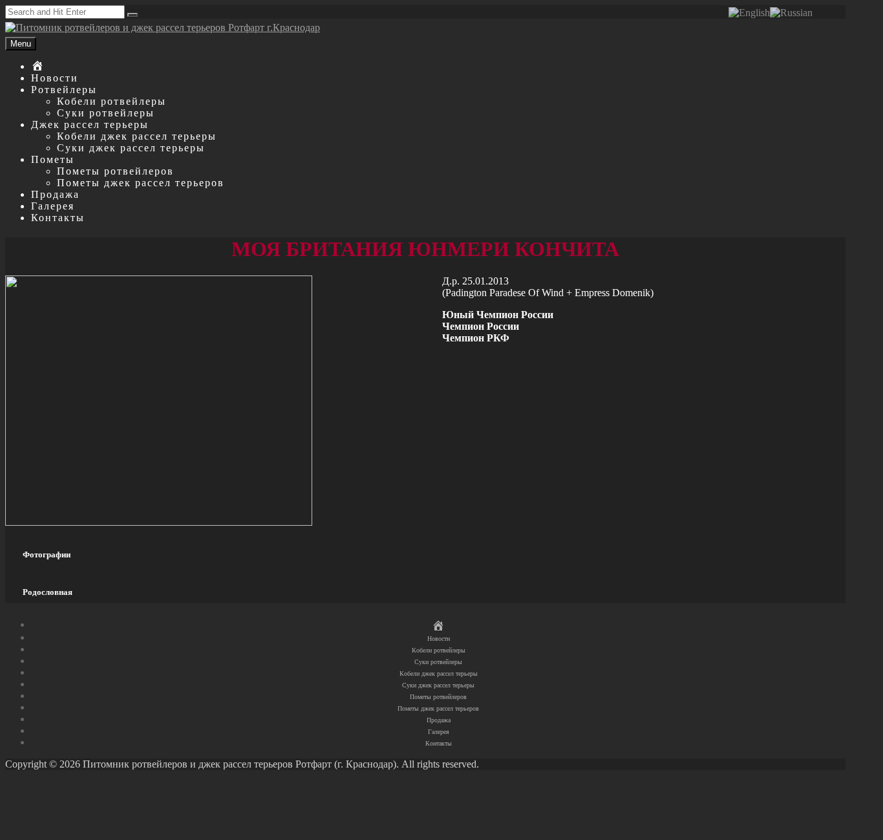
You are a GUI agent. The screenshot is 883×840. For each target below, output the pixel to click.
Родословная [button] (47, 592)
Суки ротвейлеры (105, 112)
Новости (54, 77)
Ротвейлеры (64, 89)
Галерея (52, 205)
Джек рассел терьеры (90, 124)
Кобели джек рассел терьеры (137, 136)
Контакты (58, 217)
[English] (749, 11)
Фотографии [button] (46, 554)
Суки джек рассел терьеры (131, 147)
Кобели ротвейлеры (111, 101)
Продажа (55, 194)
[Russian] (791, 11)
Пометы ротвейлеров (115, 171)
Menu (20, 43)
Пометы (52, 159)
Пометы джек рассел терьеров (140, 182)
